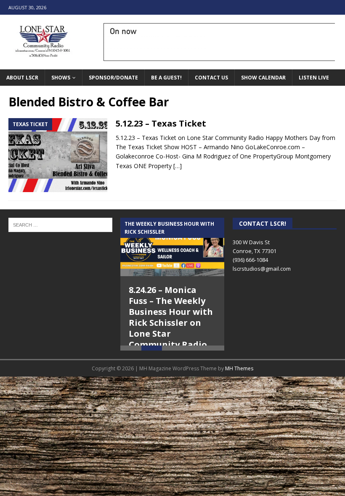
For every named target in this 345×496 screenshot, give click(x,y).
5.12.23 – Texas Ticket (161, 123)
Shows (60, 77)
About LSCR (22, 77)
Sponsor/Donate (113, 77)
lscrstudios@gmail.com (262, 268)
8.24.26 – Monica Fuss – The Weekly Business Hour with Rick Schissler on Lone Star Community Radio (171, 317)
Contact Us (211, 77)
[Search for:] (60, 224)
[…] (177, 166)
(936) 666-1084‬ (250, 260)
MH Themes (239, 381)
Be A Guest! (166, 77)
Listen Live (314, 77)
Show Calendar (263, 77)
